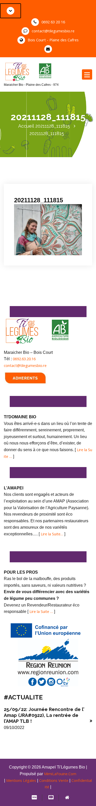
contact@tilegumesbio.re (53, 30)
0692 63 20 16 (53, 21)
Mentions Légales (21, 780)
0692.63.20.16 (24, 358)
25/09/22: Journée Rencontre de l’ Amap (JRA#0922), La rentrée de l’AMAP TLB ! (44, 715)
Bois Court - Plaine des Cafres (53, 39)
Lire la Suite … (41, 611)
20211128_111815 (52, 126)
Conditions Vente (53, 780)
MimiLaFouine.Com (60, 773)
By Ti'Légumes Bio (32, 187)
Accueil (26, 126)
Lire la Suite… (52, 533)
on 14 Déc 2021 (31, 180)
